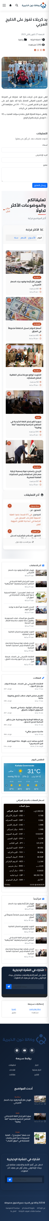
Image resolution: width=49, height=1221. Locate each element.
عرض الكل (8, 210)
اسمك (44, 145)
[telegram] (17, 1050)
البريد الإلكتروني (41, 155)
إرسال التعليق (40, 185)
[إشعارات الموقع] (10, 5)
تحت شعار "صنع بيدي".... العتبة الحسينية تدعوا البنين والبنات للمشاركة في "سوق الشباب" (17, 1138)
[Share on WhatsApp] (38, 50)
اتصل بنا (13, 1211)
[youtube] (24, 1050)
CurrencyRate (39, 888)
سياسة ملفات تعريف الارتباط (30, 1211)
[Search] (16, 5)
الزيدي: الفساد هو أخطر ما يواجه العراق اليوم (21, 608)
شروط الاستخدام (28, 1208)
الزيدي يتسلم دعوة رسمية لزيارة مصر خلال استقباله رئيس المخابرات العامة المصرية (25, 474)
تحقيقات (12, 1065)
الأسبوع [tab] (31, 238)
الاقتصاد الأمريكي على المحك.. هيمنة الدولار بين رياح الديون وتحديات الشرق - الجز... (19, 659)
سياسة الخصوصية (13, 1208)
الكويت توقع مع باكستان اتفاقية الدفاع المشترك (25, 376)
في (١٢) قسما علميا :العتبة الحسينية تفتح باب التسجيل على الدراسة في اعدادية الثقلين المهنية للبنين (25, 519)
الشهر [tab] (23, 238)
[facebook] (32, 1050)
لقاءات (12, 1070)
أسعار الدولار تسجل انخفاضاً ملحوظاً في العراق (24, 329)
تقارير (36, 1074)
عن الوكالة (41, 1208)
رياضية (21, 39)
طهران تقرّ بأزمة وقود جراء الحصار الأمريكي (25, 283)
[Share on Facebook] (44, 50)
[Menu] (4, 5)
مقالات (12, 1074)
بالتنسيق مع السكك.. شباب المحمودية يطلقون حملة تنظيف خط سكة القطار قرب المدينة (19, 620)
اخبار (37, 1065)
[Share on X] (41, 50)
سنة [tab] (16, 238)
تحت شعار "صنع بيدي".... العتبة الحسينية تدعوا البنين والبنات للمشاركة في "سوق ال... (19, 595)
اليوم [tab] (40, 238)
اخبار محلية (36, 1070)
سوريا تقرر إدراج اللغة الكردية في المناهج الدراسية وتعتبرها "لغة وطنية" (26, 425)
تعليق (45, 165)
